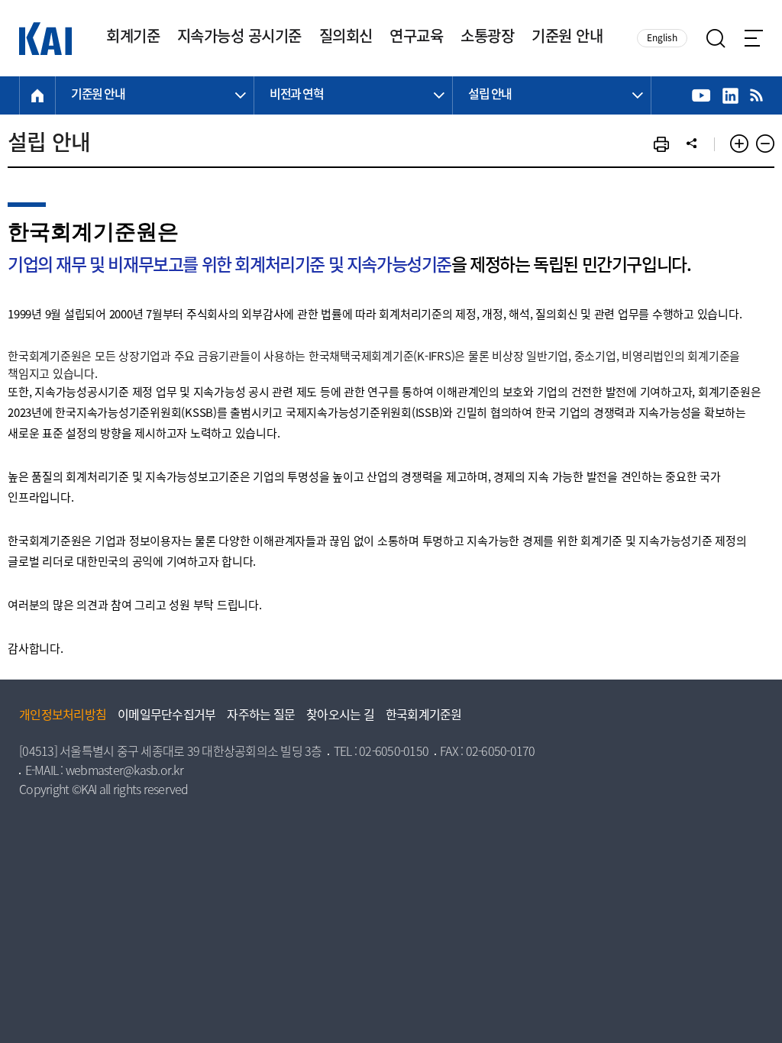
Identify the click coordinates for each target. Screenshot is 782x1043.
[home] (37, 95)
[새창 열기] (701, 96)
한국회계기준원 (424, 716)
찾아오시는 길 (340, 716)
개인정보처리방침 (62, 716)
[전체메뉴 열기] (754, 38)
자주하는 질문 (261, 716)
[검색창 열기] (715, 38)
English (662, 39)
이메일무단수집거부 (166, 716)
